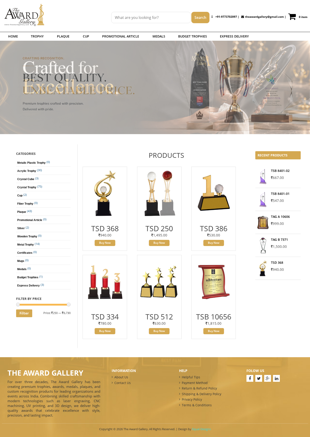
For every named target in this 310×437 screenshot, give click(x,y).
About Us (121, 377)
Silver (21, 228)
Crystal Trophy (26, 187)
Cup (86, 36)
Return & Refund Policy (199, 388)
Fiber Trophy (25, 203)
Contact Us (122, 383)
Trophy (37, 36)
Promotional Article (120, 36)
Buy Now (105, 243)
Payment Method (195, 383)
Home (13, 36)
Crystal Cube (25, 179)
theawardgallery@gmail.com (264, 17)
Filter (24, 313)
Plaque (63, 36)
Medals (159, 36)
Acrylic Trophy (26, 171)
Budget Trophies (192, 36)
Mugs (20, 261)
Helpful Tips (191, 377)
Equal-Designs (201, 429)
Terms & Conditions (197, 405)
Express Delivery (234, 36)
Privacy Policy (192, 399)
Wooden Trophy (27, 236)
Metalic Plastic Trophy (31, 162)
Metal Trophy (25, 244)
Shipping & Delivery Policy (201, 394)
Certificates (24, 252)
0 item (303, 17)
